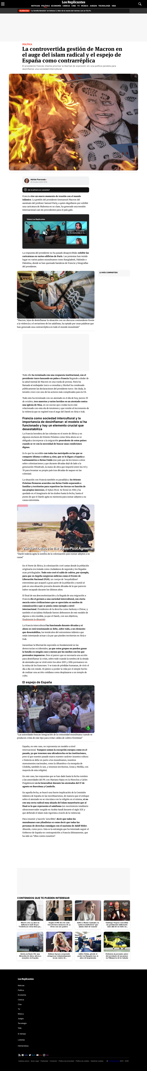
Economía (56, 6)
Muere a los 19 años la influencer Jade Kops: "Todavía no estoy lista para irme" (30, 925)
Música (84, 6)
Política (45, 6)
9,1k (40, 1055)
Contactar (53, 1061)
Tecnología (104, 6)
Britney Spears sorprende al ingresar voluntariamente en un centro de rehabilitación (59, 956)
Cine (73, 6)
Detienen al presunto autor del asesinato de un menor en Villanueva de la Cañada (117, 956)
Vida (114, 6)
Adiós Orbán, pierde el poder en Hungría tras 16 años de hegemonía (87, 956)
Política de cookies (82, 1061)
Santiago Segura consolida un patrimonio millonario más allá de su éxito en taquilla (117, 925)
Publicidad (44, 1061)
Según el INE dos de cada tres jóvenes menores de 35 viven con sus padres (59, 925)
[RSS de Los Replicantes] (19, 1055)
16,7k (33, 1055)
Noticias (35, 6)
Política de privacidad (66, 1061)
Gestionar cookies (97, 1061)
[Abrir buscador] (139, 3)
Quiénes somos (23, 1061)
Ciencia (66, 6)
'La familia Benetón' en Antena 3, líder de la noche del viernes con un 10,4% (55, 11)
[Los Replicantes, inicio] (73, 2)
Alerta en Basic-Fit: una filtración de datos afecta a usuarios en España (30, 956)
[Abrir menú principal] (3, 4)
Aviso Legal (35, 1061)
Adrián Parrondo (38, 179)
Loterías (21, 1040)
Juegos (93, 6)
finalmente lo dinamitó (33, 619)
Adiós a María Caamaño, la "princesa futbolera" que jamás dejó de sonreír (88, 925)
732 (47, 1055)
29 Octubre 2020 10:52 (38, 182)
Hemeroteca (23, 1046)
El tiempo (22, 1034)
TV (78, 6)
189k (26, 1055)
